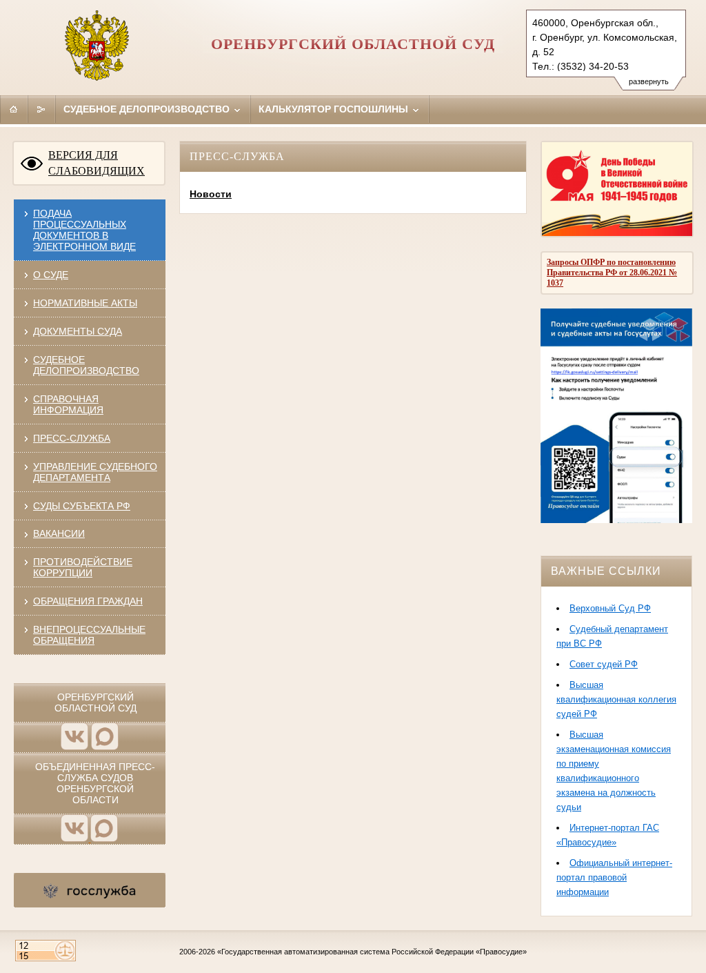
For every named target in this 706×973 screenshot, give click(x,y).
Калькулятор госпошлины (335, 109)
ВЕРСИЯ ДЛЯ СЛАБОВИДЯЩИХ (96, 163)
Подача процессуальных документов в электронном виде (84, 230)
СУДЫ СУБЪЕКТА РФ (81, 505)
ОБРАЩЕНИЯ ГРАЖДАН (88, 601)
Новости (211, 193)
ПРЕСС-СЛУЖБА (71, 438)
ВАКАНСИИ (59, 533)
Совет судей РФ (603, 664)
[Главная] (14, 109)
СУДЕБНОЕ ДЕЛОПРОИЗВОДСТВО (86, 365)
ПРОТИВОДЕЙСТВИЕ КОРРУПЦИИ (82, 567)
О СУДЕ (50, 274)
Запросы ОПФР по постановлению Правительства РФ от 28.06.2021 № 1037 (612, 272)
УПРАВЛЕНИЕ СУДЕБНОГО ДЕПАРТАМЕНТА (95, 472)
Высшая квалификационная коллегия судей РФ (616, 699)
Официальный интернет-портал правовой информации (614, 877)
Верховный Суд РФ (610, 608)
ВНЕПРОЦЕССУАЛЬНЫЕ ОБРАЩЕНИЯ (89, 635)
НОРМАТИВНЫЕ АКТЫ (85, 302)
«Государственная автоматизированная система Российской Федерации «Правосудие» (372, 951)
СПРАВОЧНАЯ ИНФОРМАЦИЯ (68, 404)
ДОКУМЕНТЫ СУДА (77, 331)
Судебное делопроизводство (147, 109)
